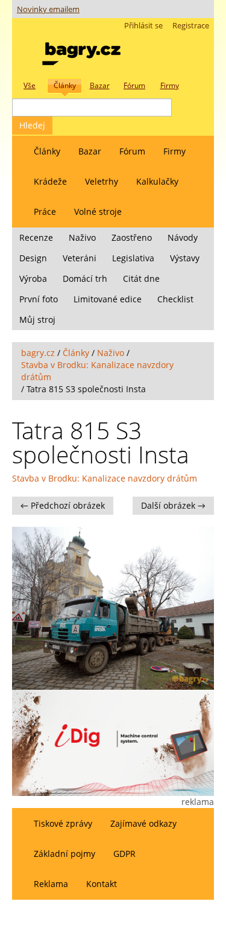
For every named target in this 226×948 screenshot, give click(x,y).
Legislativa (133, 258)
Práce (45, 211)
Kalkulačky (157, 181)
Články (47, 151)
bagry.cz (38, 352)
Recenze (36, 237)
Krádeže (50, 181)
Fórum (132, 151)
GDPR (124, 853)
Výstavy (184, 258)
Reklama (51, 883)
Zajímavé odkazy (143, 823)
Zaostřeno (131, 237)
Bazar (89, 151)
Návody (183, 237)
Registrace (190, 26)
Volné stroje (98, 211)
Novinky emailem (48, 9)
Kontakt (101, 883)
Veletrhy (101, 181)
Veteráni (79, 258)
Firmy (174, 151)
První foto (38, 299)
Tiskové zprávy (63, 823)
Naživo (82, 237)
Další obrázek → (173, 505)
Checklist (175, 299)
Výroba (33, 278)
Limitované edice (108, 299)
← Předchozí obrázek (62, 505)
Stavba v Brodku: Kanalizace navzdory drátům (104, 478)
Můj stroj (37, 319)
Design (33, 258)
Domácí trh (85, 278)
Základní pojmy (64, 853)
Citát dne (141, 278)
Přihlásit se (143, 26)
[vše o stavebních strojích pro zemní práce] (81, 51)
